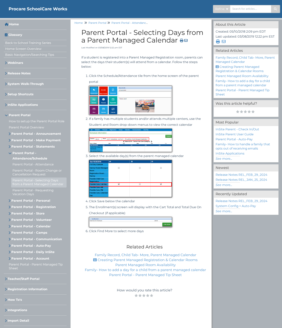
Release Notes (19, 73)
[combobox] (251, 9)
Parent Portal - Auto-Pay (31, 245)
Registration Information (27, 289)
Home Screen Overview (23, 49)
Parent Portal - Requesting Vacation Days (33, 192)
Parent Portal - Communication (36, 239)
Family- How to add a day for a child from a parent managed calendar (145, 270)
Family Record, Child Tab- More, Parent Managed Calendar (145, 255)
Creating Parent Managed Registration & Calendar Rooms (147, 260)
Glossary (15, 35)
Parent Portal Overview (26, 127)
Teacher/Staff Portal (24, 279)
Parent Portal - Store (28, 213)
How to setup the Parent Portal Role (36, 121)
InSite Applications (23, 105)
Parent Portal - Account (30, 258)
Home (14, 24)
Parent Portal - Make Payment (36, 140)
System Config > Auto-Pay (236, 206)
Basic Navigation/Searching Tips (29, 55)
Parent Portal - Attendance (33, 164)
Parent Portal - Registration (33, 207)
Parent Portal (20, 115)
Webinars (15, 63)
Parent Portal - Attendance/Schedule (29, 155)
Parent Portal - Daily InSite (32, 252)
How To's (15, 300)
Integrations (17, 310)
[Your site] (3, 5)
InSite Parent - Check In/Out (237, 129)
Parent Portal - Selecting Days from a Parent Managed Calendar (37, 182)
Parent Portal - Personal (30, 200)
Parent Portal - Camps (29, 232)
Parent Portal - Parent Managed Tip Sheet (145, 275)
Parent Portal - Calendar (31, 226)
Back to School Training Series (28, 43)
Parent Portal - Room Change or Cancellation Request (37, 172)
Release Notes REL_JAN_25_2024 (241, 180)
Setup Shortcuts (21, 94)
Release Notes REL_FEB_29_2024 (241, 175)
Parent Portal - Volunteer (31, 220)
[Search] (275, 9)
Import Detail (18, 320)
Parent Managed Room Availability (145, 265)
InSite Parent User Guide (235, 134)
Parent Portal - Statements (33, 146)
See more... (224, 158)
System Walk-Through (26, 84)
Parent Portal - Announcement (36, 134)
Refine (220, 9)
